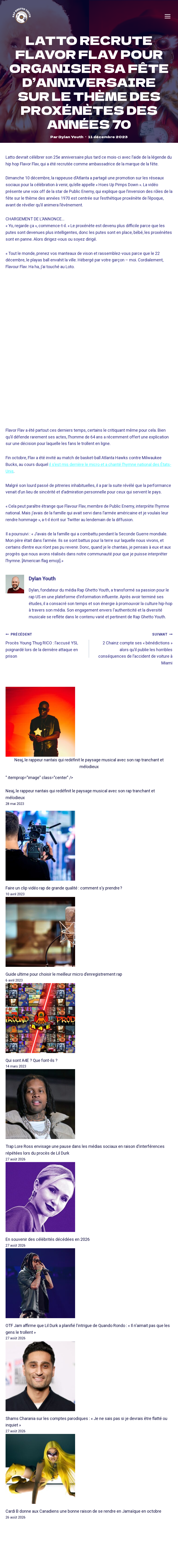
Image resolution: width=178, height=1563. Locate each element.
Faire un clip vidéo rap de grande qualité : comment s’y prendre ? (64, 888)
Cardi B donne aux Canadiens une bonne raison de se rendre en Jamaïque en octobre (83, 1511)
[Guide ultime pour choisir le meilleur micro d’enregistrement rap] (89, 932)
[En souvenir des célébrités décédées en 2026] (89, 1197)
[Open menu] (167, 16)
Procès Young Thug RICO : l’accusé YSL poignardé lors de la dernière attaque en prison (42, 646)
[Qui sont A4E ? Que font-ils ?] (89, 1018)
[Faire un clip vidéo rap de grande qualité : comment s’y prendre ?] (89, 846)
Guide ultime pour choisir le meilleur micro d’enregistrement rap (64, 974)
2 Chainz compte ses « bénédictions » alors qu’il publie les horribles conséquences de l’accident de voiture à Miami (135, 649)
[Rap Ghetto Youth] (21, 16)
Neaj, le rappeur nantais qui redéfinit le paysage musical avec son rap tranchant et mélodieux (89, 763)
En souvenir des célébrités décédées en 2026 (48, 1239)
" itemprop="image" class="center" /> (39, 777)
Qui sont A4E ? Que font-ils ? (31, 1060)
